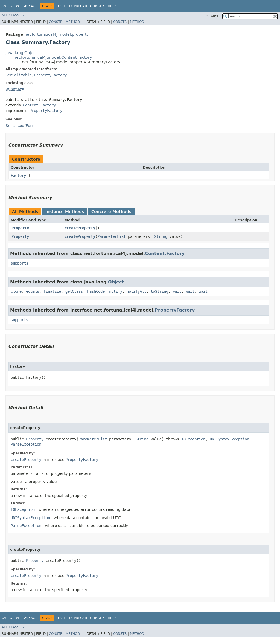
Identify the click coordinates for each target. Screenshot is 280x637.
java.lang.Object (21, 53)
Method (73, 22)
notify (115, 291)
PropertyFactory (50, 75)
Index (99, 6)
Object (116, 282)
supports (19, 263)
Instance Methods (64, 211)
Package (29, 6)
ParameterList (111, 236)
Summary (14, 89)
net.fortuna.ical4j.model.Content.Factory (53, 57)
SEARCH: (213, 16)
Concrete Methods (111, 211)
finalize (52, 291)
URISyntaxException (229, 439)
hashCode (96, 291)
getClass (74, 291)
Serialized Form (20, 125)
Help (112, 6)
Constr (55, 22)
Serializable (18, 75)
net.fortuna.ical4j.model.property (56, 34)
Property (20, 228)
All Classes (13, 15)
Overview (10, 6)
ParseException (26, 444)
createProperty (80, 228)
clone (16, 291)
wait (177, 291)
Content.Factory (39, 105)
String (160, 236)
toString (159, 291)
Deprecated (80, 6)
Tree (61, 6)
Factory (18, 175)
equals (32, 291)
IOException (193, 439)
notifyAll (136, 291)
